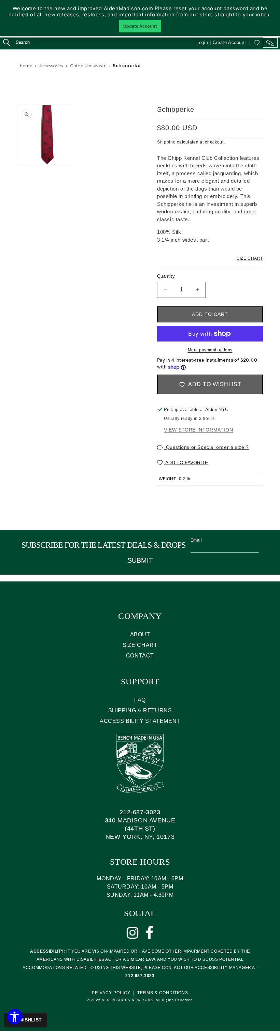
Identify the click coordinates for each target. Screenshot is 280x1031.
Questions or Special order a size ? (206, 447)
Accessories (51, 65)
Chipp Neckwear (88, 65)
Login (202, 42)
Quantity (166, 276)
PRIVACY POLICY (111, 992)
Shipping (166, 142)
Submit (140, 560)
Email (196, 540)
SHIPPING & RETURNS (140, 710)
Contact (140, 655)
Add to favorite (186, 462)
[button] (10, 43)
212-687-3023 (140, 812)
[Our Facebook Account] (149, 932)
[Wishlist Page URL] (257, 42)
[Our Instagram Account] (133, 932)
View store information (198, 430)
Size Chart (250, 258)
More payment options (210, 350)
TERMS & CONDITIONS (162, 992)
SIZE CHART (140, 645)
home (26, 65)
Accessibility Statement (140, 721)
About (140, 634)
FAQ (140, 700)
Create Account (229, 42)
